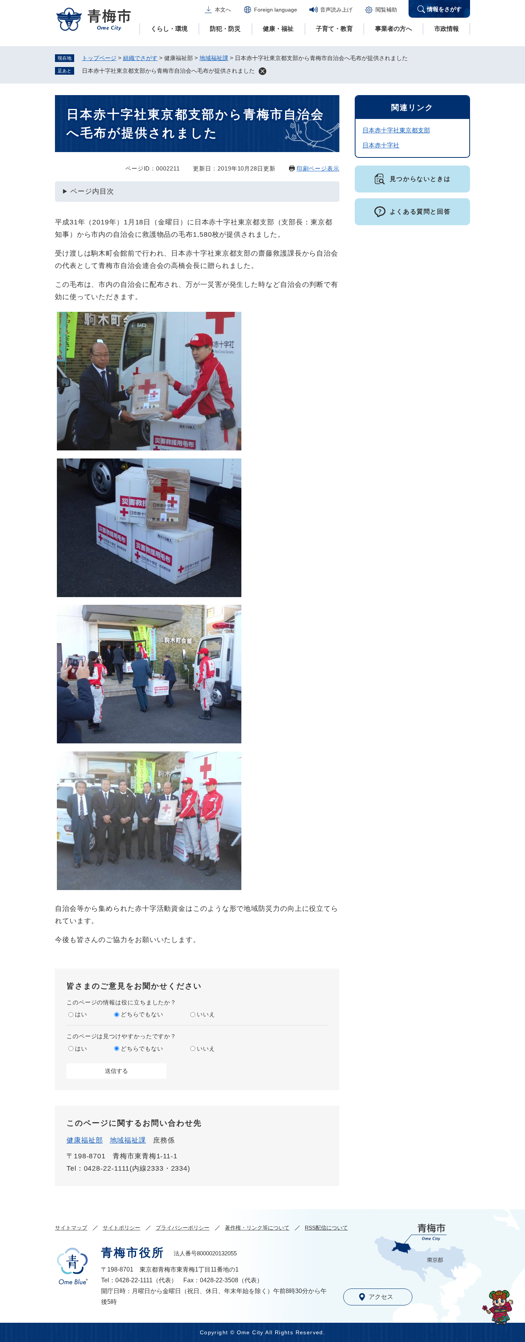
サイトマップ (71, 1228)
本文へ (223, 10)
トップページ (99, 58)
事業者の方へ (393, 28)
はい (81, 1014)
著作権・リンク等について (257, 1228)
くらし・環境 (169, 28)
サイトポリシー (121, 1228)
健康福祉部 (84, 1140)
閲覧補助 (386, 10)
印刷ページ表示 (318, 168)
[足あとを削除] (262, 71)
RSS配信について (326, 1228)
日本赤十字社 (380, 145)
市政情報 (446, 28)
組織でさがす (140, 58)
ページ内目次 (92, 191)
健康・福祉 (278, 28)
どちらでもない (142, 1014)
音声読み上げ (336, 10)
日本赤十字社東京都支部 (396, 130)
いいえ (206, 1014)
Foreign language (275, 10)
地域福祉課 (213, 58)
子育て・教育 (334, 28)
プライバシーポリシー (182, 1228)
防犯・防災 (225, 28)
